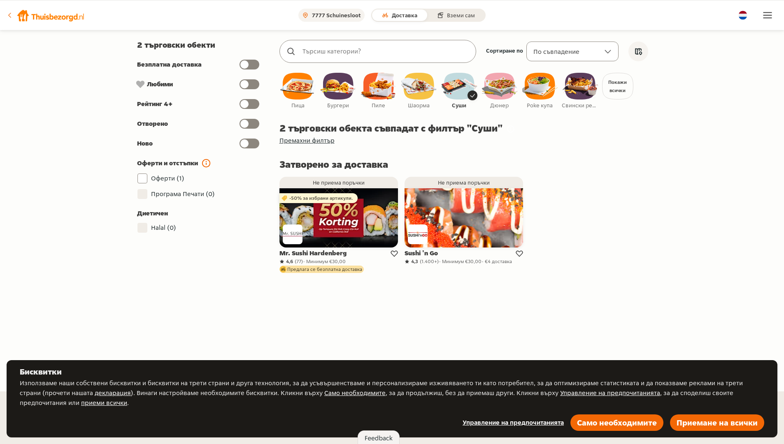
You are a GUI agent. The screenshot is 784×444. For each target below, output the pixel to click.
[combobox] (386, 51)
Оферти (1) (167, 178)
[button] (46, 15)
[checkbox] (297, 91)
